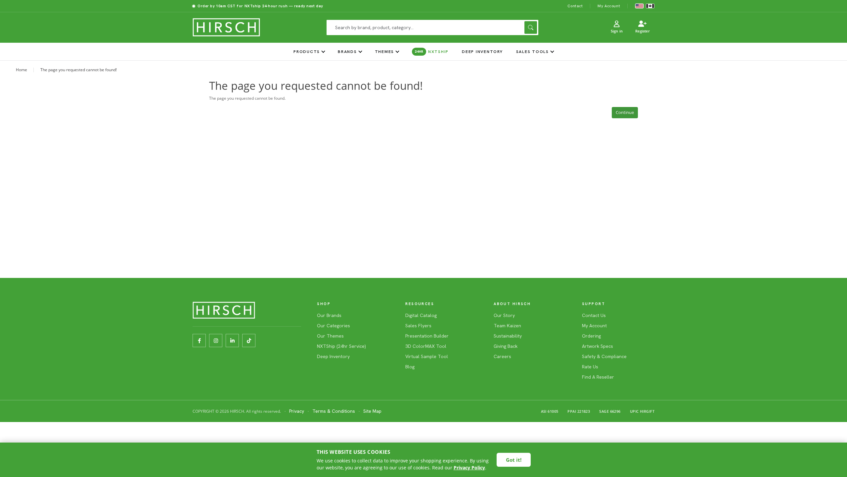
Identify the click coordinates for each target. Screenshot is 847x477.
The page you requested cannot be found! (78, 70)
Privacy (296, 411)
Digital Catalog (421, 315)
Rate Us (590, 367)
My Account (609, 5)
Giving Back (505, 346)
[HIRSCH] (226, 27)
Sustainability (508, 336)
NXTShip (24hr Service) (341, 346)
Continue (625, 112)
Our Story (504, 315)
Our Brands (329, 315)
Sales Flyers (418, 326)
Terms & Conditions (333, 411)
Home (21, 70)
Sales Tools (532, 51)
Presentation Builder (427, 336)
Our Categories (333, 326)
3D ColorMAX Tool (425, 346)
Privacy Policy (469, 467)
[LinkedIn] (232, 340)
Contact (575, 5)
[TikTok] (248, 340)
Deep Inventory (482, 51)
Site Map (372, 411)
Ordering (591, 336)
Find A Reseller (598, 377)
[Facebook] (199, 340)
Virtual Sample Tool (426, 356)
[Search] (530, 27)
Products (306, 51)
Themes (384, 51)
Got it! (513, 459)
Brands (347, 51)
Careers (502, 356)
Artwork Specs (597, 346)
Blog (410, 367)
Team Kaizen (507, 326)
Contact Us (594, 315)
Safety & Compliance (604, 356)
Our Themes (330, 336)
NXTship (432, 51)
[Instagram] (215, 340)
